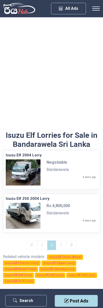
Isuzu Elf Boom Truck (20, 269)
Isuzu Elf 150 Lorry (81, 275)
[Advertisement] (51, 76)
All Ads (71, 8)
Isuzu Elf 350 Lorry (49, 275)
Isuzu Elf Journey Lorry (57, 269)
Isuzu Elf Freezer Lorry (21, 263)
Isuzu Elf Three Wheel (65, 257)
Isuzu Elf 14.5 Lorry (19, 281)
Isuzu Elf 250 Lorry (18, 275)
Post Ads (78, 300)
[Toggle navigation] (96, 8)
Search (26, 300)
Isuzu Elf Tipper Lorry (58, 263)
